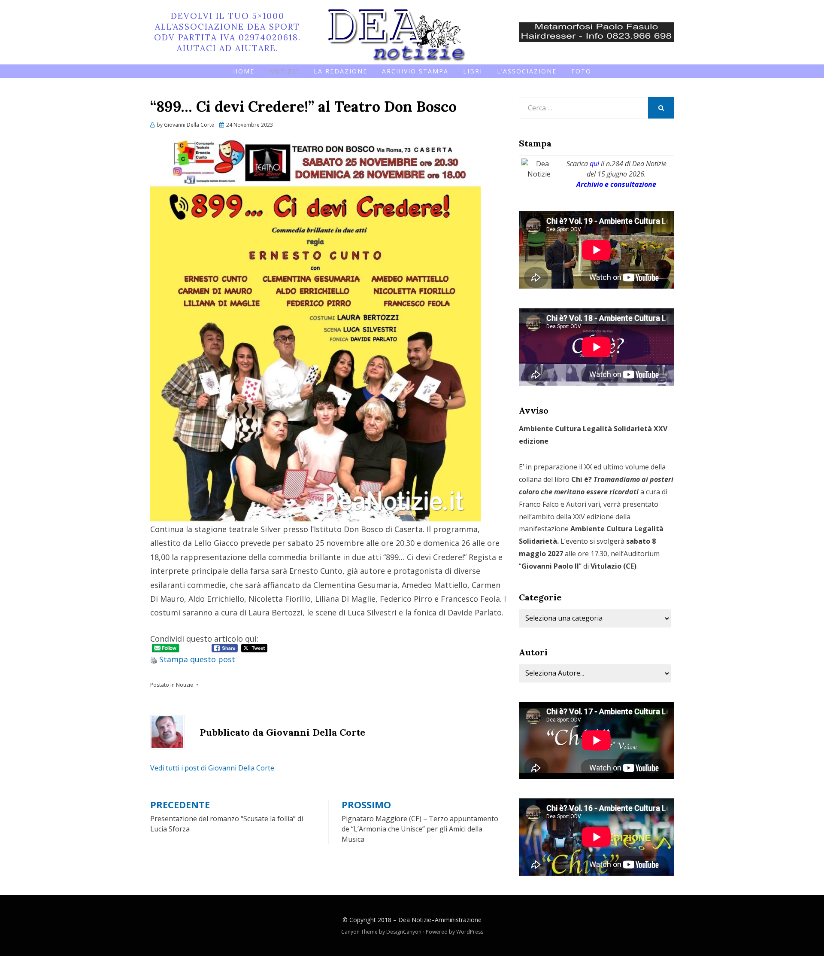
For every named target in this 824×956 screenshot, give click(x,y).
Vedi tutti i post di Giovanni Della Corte (212, 768)
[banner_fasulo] (596, 31)
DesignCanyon (403, 931)
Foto (581, 71)
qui (594, 163)
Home (243, 71)
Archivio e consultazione (616, 184)
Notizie (284, 71)
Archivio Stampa (415, 71)
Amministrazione (458, 920)
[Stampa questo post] (153, 659)
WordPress (469, 931)
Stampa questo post (197, 659)
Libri (472, 71)
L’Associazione (527, 71)
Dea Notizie (414, 920)
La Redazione (340, 71)
